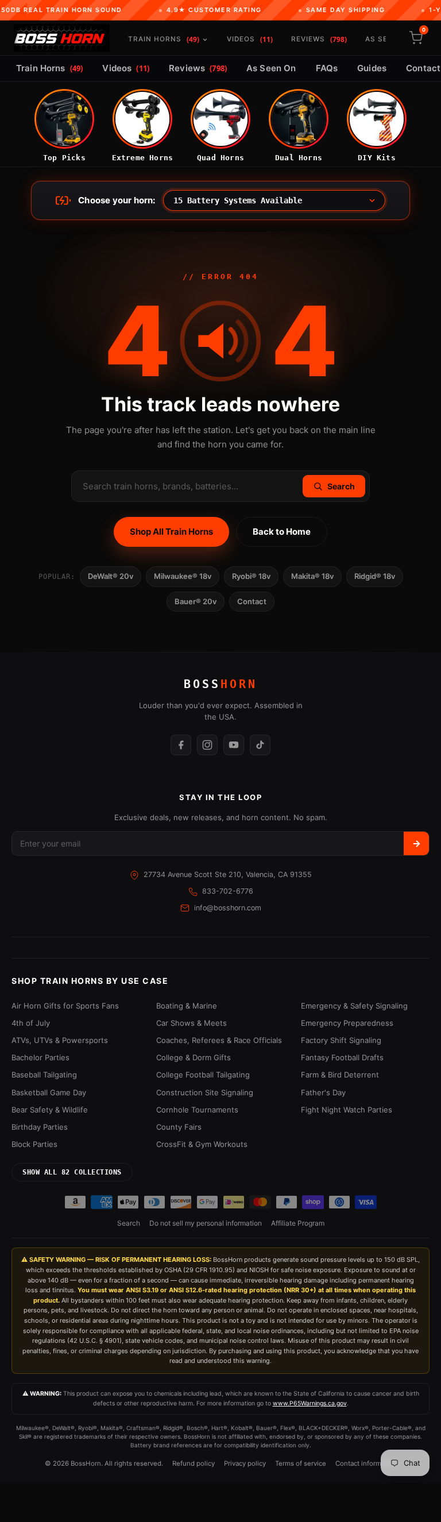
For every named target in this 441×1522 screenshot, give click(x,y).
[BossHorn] (62, 38)
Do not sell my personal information (205, 1223)
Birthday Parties (39, 1126)
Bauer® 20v (195, 601)
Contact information (366, 1463)
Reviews (319, 39)
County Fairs (179, 1126)
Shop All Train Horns (171, 531)
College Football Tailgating (203, 1074)
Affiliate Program (297, 1223)
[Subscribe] (416, 843)
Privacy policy (245, 1463)
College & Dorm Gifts (193, 1057)
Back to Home (282, 531)
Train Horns (163, 39)
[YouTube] (233, 745)
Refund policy (193, 1463)
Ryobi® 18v (251, 576)
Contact (251, 601)
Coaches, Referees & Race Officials (219, 1040)
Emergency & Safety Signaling (354, 1005)
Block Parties (34, 1144)
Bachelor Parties (40, 1057)
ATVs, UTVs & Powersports (59, 1040)
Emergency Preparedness (347, 1022)
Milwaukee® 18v (182, 576)
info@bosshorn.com (227, 907)
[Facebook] (181, 745)
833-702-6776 (227, 891)
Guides (371, 68)
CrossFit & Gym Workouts (201, 1144)
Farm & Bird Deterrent (340, 1074)
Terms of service (300, 1463)
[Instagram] (207, 745)
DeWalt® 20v (110, 576)
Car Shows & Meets (191, 1022)
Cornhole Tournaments (197, 1109)
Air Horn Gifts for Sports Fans (65, 1005)
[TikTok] (260, 745)
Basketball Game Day (48, 1092)
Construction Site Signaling (204, 1092)
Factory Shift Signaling (341, 1040)
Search (128, 1223)
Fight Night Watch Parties (346, 1109)
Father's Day (323, 1092)
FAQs (327, 68)
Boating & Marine (186, 1005)
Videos (250, 39)
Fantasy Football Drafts (342, 1057)
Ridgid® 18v (374, 576)
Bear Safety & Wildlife (49, 1109)
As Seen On (271, 68)
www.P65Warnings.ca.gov (310, 1403)
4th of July (30, 1022)
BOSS (220, 684)
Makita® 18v (312, 576)
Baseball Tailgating (44, 1074)
